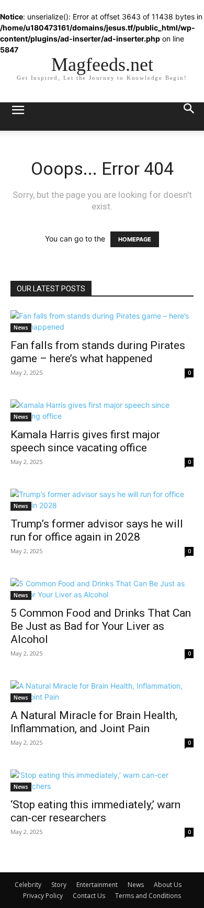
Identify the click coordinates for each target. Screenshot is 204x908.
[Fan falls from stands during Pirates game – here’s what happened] (102, 321)
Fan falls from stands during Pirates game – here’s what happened (97, 352)
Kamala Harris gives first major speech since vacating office (85, 441)
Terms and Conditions (148, 895)
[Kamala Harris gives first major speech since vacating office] (102, 410)
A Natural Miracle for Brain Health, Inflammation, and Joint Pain (93, 722)
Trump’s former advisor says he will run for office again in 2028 (96, 530)
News (21, 327)
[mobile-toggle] (18, 116)
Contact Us (89, 895)
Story (58, 884)
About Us (168, 884)
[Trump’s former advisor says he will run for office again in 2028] (102, 500)
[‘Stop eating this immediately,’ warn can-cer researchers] (102, 780)
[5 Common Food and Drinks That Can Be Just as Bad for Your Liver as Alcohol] (102, 589)
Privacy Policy (43, 895)
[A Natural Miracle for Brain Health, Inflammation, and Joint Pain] (102, 691)
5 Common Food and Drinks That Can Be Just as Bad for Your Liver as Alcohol (100, 626)
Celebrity (28, 884)
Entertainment (97, 884)
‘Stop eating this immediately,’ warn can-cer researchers (95, 811)
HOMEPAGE (134, 239)
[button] (189, 116)
